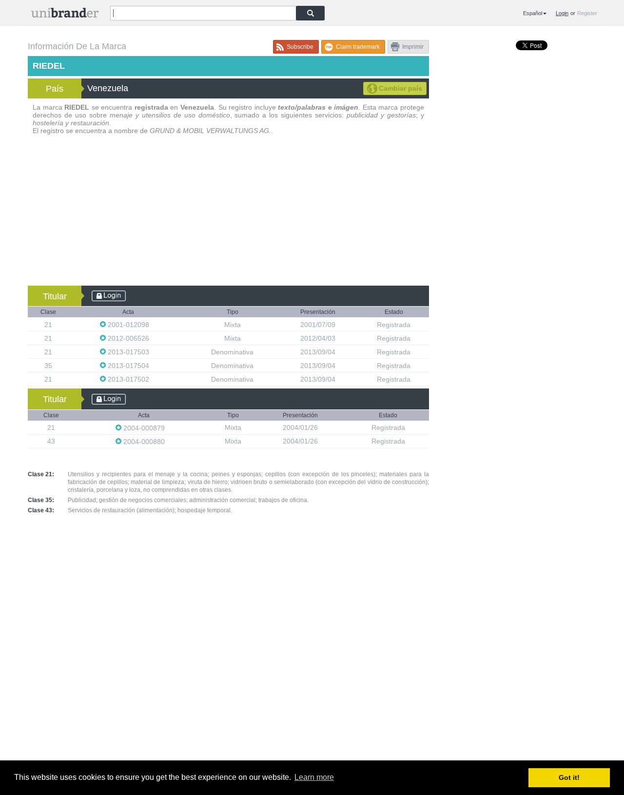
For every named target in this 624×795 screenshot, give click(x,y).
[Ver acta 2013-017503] (154, 352)
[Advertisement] (228, 212)
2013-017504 (128, 365)
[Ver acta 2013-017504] (154, 365)
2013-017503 (128, 352)
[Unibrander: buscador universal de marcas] (64, 15)
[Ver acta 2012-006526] (154, 338)
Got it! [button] (569, 777)
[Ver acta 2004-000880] (170, 441)
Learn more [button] (314, 777)
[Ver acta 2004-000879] (170, 428)
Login (562, 13)
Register (587, 13)
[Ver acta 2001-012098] (154, 324)
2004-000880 (144, 442)
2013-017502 (128, 379)
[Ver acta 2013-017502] (154, 379)
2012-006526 (128, 338)
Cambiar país (400, 88)
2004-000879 (144, 428)
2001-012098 (128, 325)
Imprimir (413, 46)
